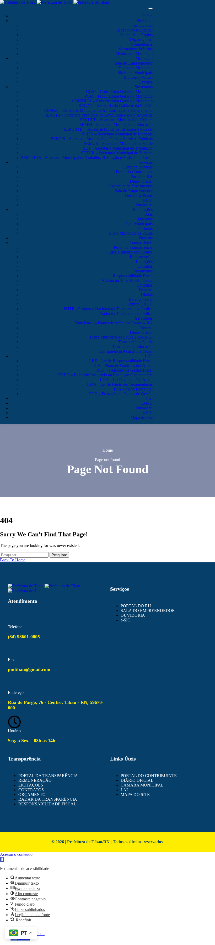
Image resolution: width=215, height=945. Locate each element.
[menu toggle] (150, 8)
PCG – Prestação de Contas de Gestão (121, 394)
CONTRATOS (31, 790)
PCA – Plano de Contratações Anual (122, 365)
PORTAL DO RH (136, 606)
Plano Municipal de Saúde (131, 233)
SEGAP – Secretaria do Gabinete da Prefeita (116, 105)
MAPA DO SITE (135, 794)
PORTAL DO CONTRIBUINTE (149, 775)
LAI (149, 398)
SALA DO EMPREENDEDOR (148, 610)
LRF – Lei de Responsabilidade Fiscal (121, 360)
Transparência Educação (132, 346)
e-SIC (148, 200)
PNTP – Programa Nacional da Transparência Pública (108, 309)
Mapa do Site (142, 417)
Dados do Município (136, 68)
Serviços (145, 162)
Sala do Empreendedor (134, 63)
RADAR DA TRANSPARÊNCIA (47, 799)
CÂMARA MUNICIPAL (142, 785)
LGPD (147, 403)
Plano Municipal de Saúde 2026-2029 (121, 337)
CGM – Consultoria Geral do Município (119, 91)
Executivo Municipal (135, 30)
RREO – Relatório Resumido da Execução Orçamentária (105, 375)
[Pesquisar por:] (25, 554)
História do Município (134, 53)
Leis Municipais (139, 223)
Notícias (146, 238)
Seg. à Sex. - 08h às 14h (31, 740)
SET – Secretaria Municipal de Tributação (118, 148)
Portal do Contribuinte (134, 172)
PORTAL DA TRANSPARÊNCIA (48, 775)
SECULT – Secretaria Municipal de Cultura (116, 120)
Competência (142, 44)
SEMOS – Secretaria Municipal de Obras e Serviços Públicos (102, 138)
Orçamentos (143, 271)
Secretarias (144, 87)
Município (144, 58)
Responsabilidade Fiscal (133, 275)
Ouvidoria (144, 205)
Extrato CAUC (140, 304)
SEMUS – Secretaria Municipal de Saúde (118, 143)
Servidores (144, 318)
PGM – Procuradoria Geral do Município (118, 96)
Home (108, 450)
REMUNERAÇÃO (35, 780)
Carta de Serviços (138, 167)
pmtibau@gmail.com (29, 669)
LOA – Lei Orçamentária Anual (126, 379)
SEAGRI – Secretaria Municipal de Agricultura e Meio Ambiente (99, 115)
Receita (146, 327)
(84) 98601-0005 (24, 636)
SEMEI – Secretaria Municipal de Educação (116, 124)
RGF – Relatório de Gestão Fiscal (124, 370)
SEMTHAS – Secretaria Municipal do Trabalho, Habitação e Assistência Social (87, 157)
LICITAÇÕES (30, 785)
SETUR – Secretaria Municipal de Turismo (117, 153)
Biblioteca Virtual (138, 77)
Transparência (141, 242)
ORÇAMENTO (32, 794)
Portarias (145, 228)
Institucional (142, 25)
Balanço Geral (141, 299)
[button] (2, 859)
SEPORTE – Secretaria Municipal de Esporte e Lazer (108, 129)
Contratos (145, 266)
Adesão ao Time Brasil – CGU (127, 280)
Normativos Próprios (135, 49)
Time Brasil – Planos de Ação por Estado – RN (113, 323)
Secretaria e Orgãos (136, 35)
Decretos (145, 219)
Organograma (141, 39)
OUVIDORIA (133, 615)
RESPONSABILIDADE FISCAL (47, 804)
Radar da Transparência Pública (126, 313)
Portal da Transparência (133, 247)
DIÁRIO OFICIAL (137, 780)
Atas (149, 214)
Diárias (147, 294)
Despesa (146, 290)
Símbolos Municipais (135, 72)
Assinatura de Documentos (130, 186)
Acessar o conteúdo (16, 854)
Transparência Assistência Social (126, 351)
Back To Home (12, 560)
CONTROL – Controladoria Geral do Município (112, 101)
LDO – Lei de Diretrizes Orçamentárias (120, 384)
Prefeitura (145, 20)
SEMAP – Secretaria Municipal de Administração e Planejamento (98, 110)
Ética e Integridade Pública (130, 252)
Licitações (144, 261)
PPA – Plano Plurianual (133, 389)
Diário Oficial (141, 181)
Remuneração (141, 257)
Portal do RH (142, 176)
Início (148, 16)
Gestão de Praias (139, 195)
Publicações (143, 209)
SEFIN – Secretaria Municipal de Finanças (117, 134)
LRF (149, 356)
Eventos (146, 82)
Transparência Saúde (135, 342)
